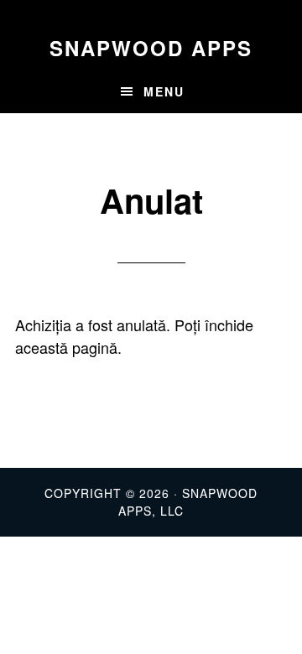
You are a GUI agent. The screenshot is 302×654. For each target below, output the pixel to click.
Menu (164, 91)
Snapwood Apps (151, 48)
